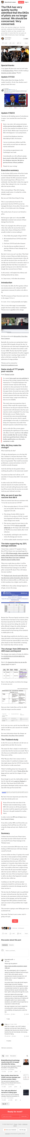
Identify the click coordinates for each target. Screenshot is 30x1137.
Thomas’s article (9, 374)
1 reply (8, 1019)
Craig (6, 1024)
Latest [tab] (7, 1056)
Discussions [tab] (13, 1056)
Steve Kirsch (8, 37)
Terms (19, 1124)
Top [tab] (3, 1056)
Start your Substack (11, 1129)
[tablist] (8, 945)
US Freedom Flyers (8, 71)
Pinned (7, 961)
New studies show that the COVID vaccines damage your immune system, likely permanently (10, 1077)
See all (4, 1104)
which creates (19, 525)
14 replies (8, 1041)
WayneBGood (8, 959)
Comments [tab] (5, 945)
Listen (26, 38)
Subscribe (21, 2)
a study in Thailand (19, 781)
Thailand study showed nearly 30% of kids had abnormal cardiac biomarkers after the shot (14, 577)
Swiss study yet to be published (18, 378)
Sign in (26, 2)
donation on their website (8, 73)
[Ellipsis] (28, 959)
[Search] (27, 1055)
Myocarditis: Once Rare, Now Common (12, 736)
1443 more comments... (7, 1048)
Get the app (22, 1129)
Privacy (15, 1124)
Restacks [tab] (11, 945)
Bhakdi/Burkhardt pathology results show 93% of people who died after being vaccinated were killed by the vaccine (10, 1062)
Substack (7, 1133)
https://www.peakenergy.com (9, 365)
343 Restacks (21, 928)
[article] (15, 1066)
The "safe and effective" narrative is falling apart (9, 1091)
